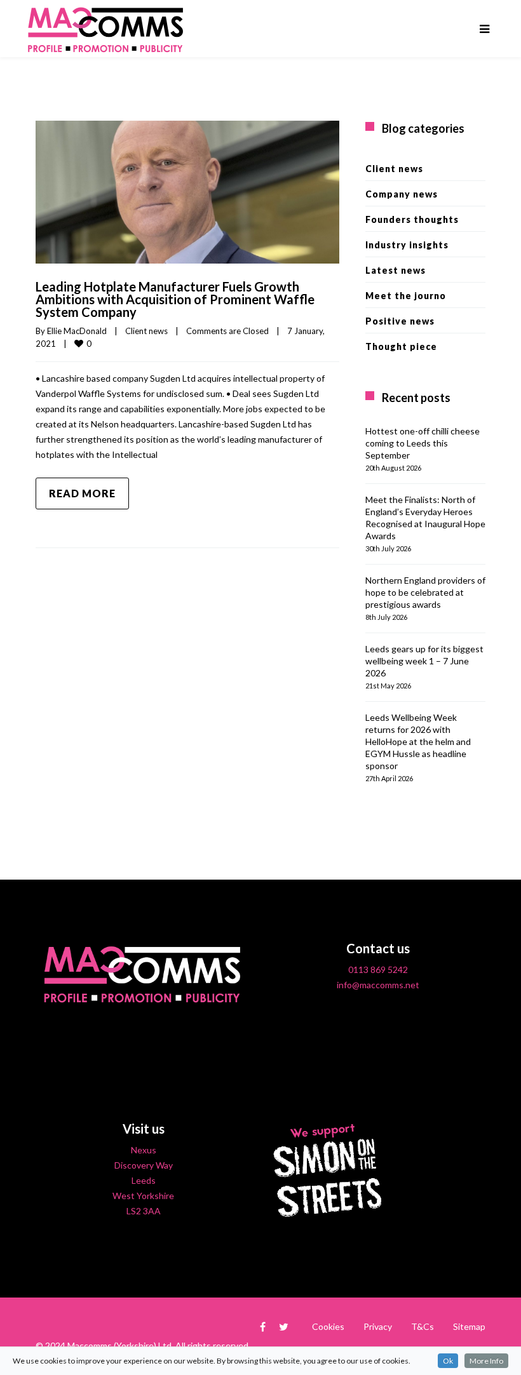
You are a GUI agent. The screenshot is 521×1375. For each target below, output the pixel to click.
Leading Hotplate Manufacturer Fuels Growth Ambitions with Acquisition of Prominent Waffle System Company (175, 299)
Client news (146, 331)
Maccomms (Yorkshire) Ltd (119, 1345)
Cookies (328, 1326)
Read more (82, 493)
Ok (448, 1360)
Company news (401, 194)
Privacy (377, 1326)
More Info (486, 1360)
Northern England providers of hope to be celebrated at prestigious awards (425, 592)
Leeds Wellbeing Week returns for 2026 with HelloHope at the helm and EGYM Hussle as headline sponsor (418, 741)
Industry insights (407, 244)
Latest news (395, 270)
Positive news (400, 321)
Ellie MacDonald (77, 331)
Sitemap (469, 1326)
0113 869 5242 (378, 969)
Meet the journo (405, 295)
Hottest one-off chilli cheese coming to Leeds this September (422, 443)
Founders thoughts (412, 219)
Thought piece (401, 346)
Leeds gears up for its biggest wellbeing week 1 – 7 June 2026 (424, 660)
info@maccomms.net (378, 984)
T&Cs (422, 1326)
